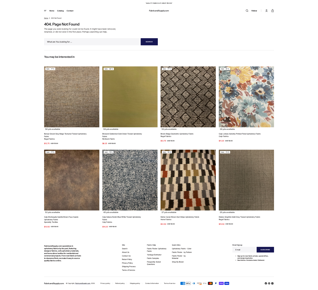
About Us (125, 252)
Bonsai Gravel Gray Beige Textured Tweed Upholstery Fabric (65, 135)
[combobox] (101, 41)
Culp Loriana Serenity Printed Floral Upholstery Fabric (240, 134)
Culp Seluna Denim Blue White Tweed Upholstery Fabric (121, 218)
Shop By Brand (178, 262)
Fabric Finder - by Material (179, 257)
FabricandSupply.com (82, 283)
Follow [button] (254, 11)
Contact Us (126, 256)
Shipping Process (129, 266)
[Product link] (71, 105)
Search (124, 248)
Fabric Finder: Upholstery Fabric (156, 249)
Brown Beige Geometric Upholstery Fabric (177, 134)
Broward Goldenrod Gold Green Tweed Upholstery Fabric (122, 135)
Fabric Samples (153, 258)
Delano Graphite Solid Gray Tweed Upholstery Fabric (239, 217)
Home (46, 18)
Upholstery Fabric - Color (181, 248)
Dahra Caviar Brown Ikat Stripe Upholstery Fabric (180, 217)
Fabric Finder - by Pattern (182, 252)
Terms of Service (128, 270)
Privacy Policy (127, 263)
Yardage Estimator (154, 255)
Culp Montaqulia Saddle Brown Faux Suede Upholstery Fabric (61, 218)
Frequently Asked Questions (154, 263)
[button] (247, 10)
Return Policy (127, 259)
